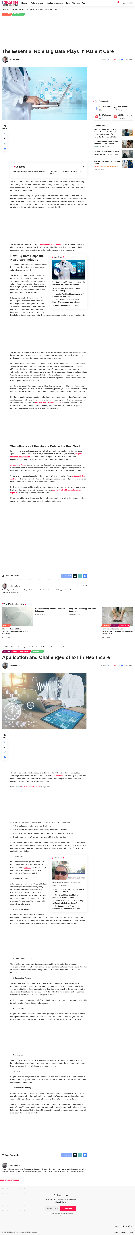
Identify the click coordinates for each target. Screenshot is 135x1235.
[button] (88, 3)
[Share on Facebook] (108, 59)
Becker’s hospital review (31, 787)
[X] (122, 108)
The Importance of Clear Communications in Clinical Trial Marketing (15, 631)
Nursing (101, 137)
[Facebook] (103, 108)
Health (96, 146)
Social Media (124, 625)
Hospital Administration (109, 166)
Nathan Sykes (14, 59)
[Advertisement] (67, 31)
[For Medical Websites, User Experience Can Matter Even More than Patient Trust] (117, 616)
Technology (19, 14)
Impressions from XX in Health (67, 305)
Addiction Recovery (100, 154)
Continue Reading (9, 1180)
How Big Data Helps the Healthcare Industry (29, 171)
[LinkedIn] (86, 585)
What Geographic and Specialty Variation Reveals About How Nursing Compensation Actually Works (107, 132)
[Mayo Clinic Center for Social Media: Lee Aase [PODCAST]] (68, 870)
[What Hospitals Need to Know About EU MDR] (127, 164)
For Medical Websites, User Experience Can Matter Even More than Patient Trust (117, 631)
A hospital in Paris (17, 465)
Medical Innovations (21, 651)
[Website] (83, 585)
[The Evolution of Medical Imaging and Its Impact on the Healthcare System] (68, 269)
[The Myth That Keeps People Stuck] (127, 154)
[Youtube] (122, 117)
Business (7, 14)
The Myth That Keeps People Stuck (106, 151)
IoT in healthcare (57, 776)
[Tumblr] (132, 1226)
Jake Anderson (14, 665)
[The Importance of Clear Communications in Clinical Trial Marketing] (17, 616)
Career (96, 137)
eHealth (114, 625)
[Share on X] (111, 59)
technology (28, 867)
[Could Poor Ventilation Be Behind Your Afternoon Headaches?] (127, 144)
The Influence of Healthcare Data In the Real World (66, 173)
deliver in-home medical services (48, 403)
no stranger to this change (50, 244)
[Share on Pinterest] (115, 59)
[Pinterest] (103, 117)
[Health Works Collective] (10, 3)
